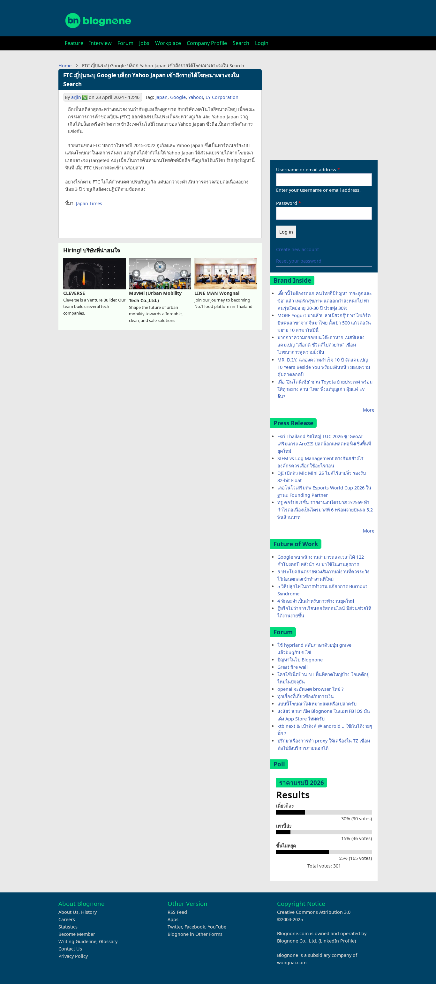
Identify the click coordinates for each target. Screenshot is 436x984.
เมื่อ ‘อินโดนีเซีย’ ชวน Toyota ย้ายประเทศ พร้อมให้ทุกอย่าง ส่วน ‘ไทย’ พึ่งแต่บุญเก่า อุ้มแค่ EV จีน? (324, 389)
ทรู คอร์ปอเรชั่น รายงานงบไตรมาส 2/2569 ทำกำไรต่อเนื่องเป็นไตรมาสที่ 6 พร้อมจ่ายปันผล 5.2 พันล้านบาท (325, 509)
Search (241, 43)
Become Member (76, 934)
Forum (125, 43)
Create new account (297, 249)
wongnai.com (291, 962)
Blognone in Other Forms (195, 934)
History (89, 912)
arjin (76, 97)
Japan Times (89, 203)
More (368, 410)
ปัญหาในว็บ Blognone (300, 660)
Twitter (175, 927)
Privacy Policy (73, 956)
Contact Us (70, 949)
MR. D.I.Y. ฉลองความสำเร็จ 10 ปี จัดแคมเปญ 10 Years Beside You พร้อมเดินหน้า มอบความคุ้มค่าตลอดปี (323, 367)
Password (286, 203)
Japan (161, 97)
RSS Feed (177, 912)
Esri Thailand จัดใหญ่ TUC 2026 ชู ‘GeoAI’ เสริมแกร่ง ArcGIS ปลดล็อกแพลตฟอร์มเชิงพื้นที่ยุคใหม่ (324, 443)
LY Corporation (222, 97)
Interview (100, 43)
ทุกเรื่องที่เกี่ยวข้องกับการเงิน (305, 696)
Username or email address (306, 170)
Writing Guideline (77, 941)
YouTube (217, 927)
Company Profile (207, 43)
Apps (173, 919)
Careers (66, 919)
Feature (74, 43)
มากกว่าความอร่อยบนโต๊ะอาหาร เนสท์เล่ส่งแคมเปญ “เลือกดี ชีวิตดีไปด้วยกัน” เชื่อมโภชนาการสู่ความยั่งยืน (321, 344)
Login (261, 43)
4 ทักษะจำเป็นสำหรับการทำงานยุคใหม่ (315, 601)
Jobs (144, 43)
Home (64, 66)
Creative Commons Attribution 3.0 (313, 912)
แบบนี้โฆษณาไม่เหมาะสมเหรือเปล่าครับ (317, 704)
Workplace (168, 43)
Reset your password (298, 261)
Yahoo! (195, 97)
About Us (68, 912)
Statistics (68, 927)
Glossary (108, 941)
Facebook (194, 927)
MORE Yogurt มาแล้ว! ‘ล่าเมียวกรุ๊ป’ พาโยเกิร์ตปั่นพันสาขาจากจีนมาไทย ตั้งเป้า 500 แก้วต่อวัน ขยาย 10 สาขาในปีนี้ (324, 322)
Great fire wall (292, 667)
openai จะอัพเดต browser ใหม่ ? (310, 689)
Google (178, 97)
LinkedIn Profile (337, 941)
